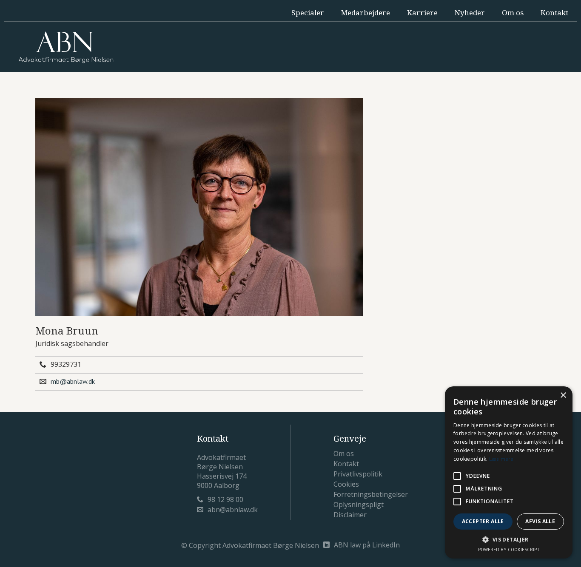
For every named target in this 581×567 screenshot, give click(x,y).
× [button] (563, 395)
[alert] (508, 472)
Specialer (307, 12)
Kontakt (554, 12)
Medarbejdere (365, 12)
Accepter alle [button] (483, 521)
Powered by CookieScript (509, 550)
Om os (513, 12)
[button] (508, 539)
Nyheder (470, 12)
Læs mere (501, 459)
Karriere (422, 12)
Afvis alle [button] (540, 521)
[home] (66, 47)
